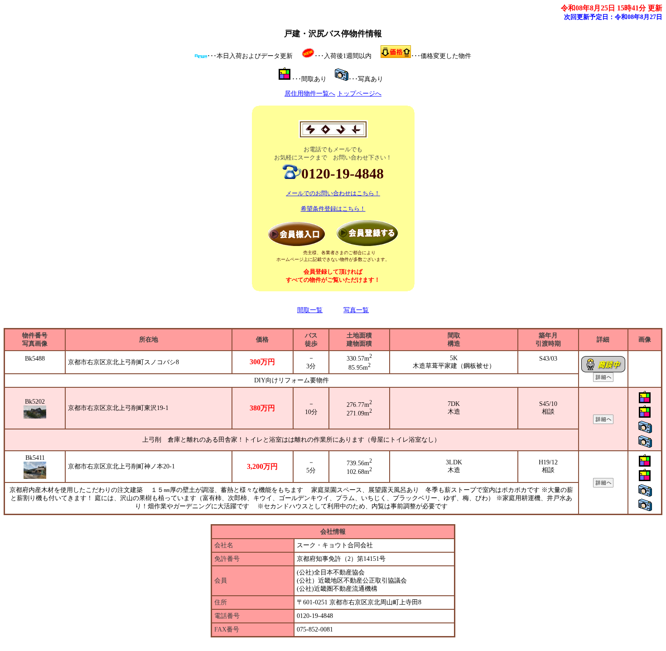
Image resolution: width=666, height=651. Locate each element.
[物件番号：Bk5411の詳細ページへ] (603, 485)
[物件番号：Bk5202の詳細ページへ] (603, 422)
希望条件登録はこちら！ (333, 208)
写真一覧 (356, 310)
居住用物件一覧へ (310, 93)
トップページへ (359, 93)
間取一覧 (310, 310)
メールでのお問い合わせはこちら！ (333, 193)
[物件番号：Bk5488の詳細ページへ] (603, 379)
